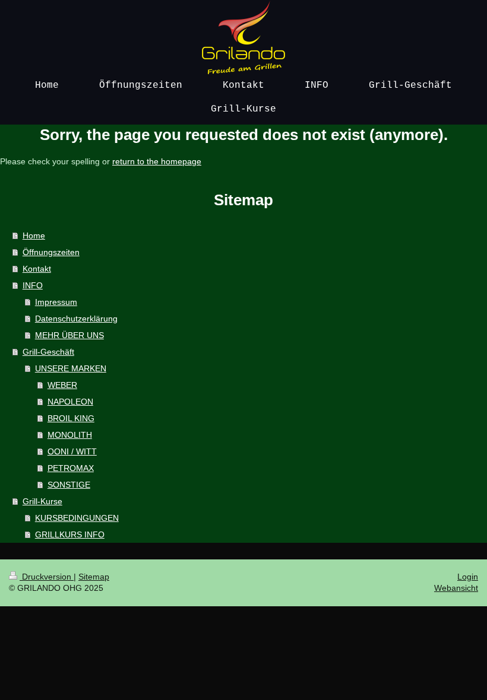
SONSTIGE (69, 484)
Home (34, 235)
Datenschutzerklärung (76, 318)
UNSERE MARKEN (70, 368)
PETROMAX (71, 468)
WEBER (62, 385)
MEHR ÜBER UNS (69, 335)
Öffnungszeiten (51, 252)
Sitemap (93, 576)
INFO (33, 285)
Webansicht (456, 588)
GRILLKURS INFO (70, 534)
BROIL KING (71, 418)
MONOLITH (70, 435)
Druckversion (47, 576)
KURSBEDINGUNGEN (77, 518)
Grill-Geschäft (48, 352)
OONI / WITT (72, 451)
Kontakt (37, 268)
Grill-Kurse (42, 501)
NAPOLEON (70, 401)
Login (467, 576)
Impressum (56, 302)
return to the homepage (156, 161)
